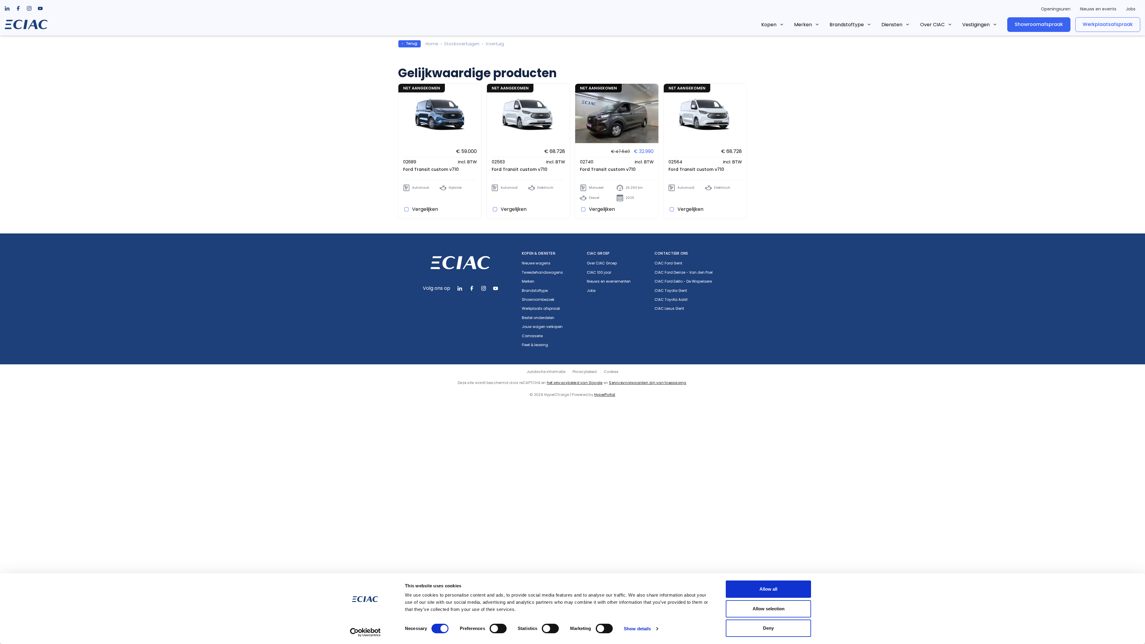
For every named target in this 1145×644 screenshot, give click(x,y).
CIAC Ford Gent (668, 263)
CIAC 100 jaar (599, 272)
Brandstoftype (847, 24)
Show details (637, 628)
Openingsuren (1055, 9)
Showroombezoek (538, 300)
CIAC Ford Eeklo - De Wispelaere (683, 281)
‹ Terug (409, 43)
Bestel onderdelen (538, 318)
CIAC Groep (598, 253)
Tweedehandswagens (542, 272)
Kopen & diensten (538, 253)
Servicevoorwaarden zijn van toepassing (647, 382)
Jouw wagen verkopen (542, 327)
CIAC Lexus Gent (669, 308)
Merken (803, 24)
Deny (768, 628)
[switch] (498, 628)
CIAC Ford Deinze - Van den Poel (683, 272)
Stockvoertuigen (461, 44)
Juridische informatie (546, 371)
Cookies (611, 371)
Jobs (1130, 9)
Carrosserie (532, 336)
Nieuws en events (1098, 9)
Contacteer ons (671, 253)
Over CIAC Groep (602, 263)
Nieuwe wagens (536, 263)
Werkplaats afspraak (541, 308)
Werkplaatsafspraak (1108, 24)
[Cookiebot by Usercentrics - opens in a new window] (365, 632)
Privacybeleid (584, 371)
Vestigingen (976, 24)
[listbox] (18, 8)
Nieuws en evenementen (609, 281)
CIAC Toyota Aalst (671, 300)
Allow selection (769, 608)
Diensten (891, 24)
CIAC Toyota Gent (670, 291)
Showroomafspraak (1039, 24)
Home (431, 44)
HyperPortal (604, 394)
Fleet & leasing (535, 345)
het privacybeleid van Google (575, 382)
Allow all (768, 589)
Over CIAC (932, 24)
